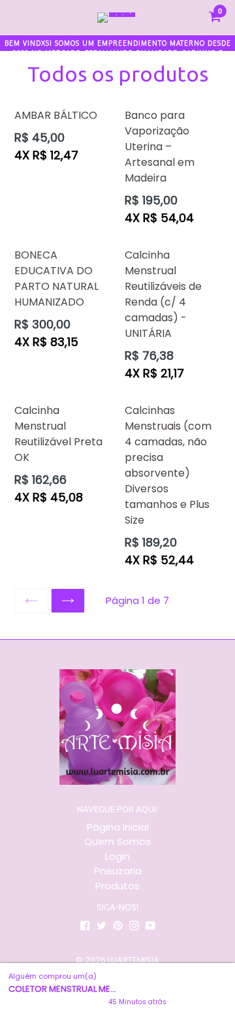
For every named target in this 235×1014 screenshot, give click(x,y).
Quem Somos (117, 841)
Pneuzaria (118, 871)
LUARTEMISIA (133, 960)
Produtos (117, 886)
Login (117, 856)
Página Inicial (118, 827)
